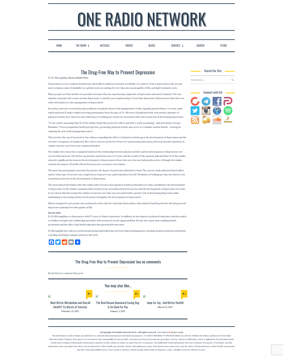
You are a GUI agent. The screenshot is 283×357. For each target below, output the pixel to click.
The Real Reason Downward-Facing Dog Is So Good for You (117, 305)
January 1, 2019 (117, 311)
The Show (81, 45)
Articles (104, 45)
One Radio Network (141, 19)
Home (59, 45)
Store (223, 45)
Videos (129, 45)
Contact (175, 45)
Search (200, 45)
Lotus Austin (176, 332)
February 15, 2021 (70, 311)
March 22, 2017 (165, 307)
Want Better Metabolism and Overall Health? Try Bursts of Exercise (70, 305)
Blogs (152, 45)
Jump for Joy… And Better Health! (165, 303)
